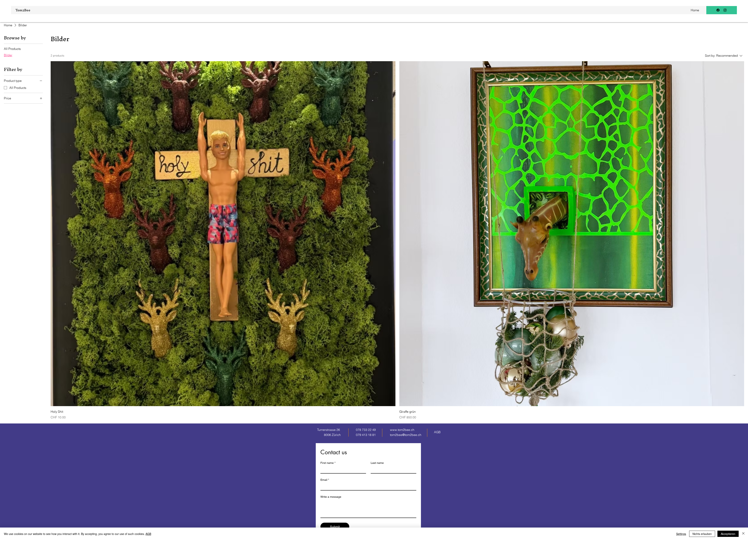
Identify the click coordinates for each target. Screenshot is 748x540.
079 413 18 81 (366, 435)
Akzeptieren (728, 534)
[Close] (743, 534)
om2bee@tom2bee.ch (406, 435)
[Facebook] (718, 10)
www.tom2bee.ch (402, 430)
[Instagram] (725, 10)
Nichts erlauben (702, 534)
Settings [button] (681, 534)
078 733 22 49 (366, 430)
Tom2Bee (22, 10)
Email (324, 479)
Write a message (330, 496)
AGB (148, 534)
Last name (377, 462)
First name (327, 462)
